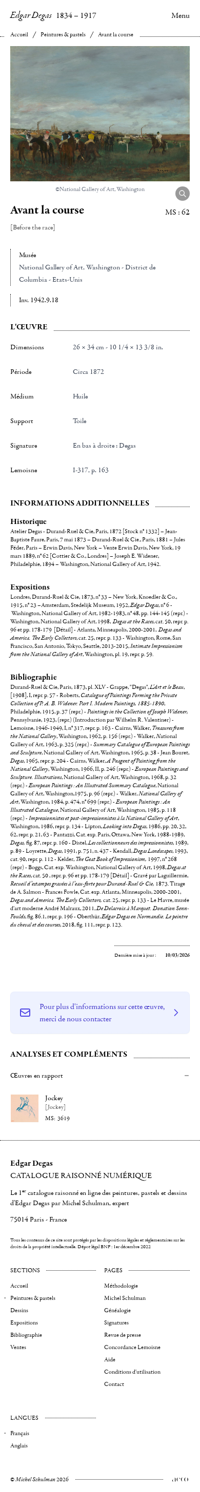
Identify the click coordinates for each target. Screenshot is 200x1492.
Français (19, 1433)
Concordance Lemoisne (132, 1347)
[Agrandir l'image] (182, 193)
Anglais (19, 1445)
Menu (180, 15)
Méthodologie (121, 1286)
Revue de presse (122, 1335)
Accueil (19, 34)
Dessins (19, 1310)
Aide (109, 1359)
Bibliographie (26, 1335)
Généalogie (117, 1310)
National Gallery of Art (51, 267)
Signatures (116, 1323)
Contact (114, 1384)
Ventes (18, 1347)
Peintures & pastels (63, 34)
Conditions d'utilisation (132, 1372)
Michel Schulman (125, 1298)
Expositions (24, 1323)
